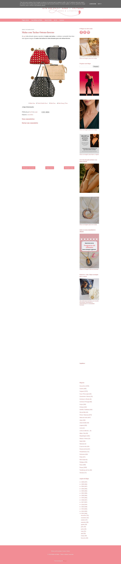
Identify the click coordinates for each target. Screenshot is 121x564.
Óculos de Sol (83, 449)
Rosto (81, 464)
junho (82, 529)
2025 (82, 484)
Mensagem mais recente (28, 168)
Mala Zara (32, 103)
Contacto (61, 20)
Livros (81, 428)
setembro (83, 522)
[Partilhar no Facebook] (47, 112)
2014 (82, 509)
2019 (82, 497)
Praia (81, 457)
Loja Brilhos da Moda (36, 20)
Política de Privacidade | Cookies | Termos (60, 551)
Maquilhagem (83, 436)
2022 (82, 491)
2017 (82, 502)
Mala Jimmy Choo (63, 103)
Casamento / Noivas (85, 396)
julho (82, 526)
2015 (82, 506)
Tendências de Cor (84, 470)
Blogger (65, 561)
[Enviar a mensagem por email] (42, 112)
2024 (82, 486)
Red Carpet (83, 459)
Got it (99, 3)
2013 (82, 511)
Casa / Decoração (84, 394)
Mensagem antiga (69, 168)
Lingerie (82, 425)
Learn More (92, 3)
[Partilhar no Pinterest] (48, 112)
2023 (82, 488)
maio (82, 531)
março (83, 535)
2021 (82, 493)
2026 (82, 482)
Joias (81, 420)
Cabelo (81, 388)
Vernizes (82, 472)
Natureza (82, 443)
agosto (83, 524)
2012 (82, 513)
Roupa (81, 467)
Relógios (82, 462)
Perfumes (82, 454)
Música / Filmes (84, 438)
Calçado (82, 391)
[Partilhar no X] (45, 112)
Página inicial (25, 20)
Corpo (81, 404)
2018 (82, 500)
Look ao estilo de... (84, 430)
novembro (84, 517)
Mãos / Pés (82, 433)
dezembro (84, 515)
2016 (82, 504)
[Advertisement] (89, 334)
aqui (24, 36)
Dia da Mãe (83, 412)
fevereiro (83, 538)
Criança (82, 407)
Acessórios (30, 114)
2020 (82, 495)
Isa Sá (55, 20)
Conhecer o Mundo (85, 399)
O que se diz (83, 446)
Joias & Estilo (48, 20)
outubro (83, 520)
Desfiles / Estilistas (84, 409)
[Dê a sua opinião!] (44, 112)
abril (82, 533)
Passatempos (83, 451)
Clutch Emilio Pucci (42, 103)
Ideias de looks (83, 417)
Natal (81, 441)
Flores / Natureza (84, 415)
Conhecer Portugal (84, 401)
